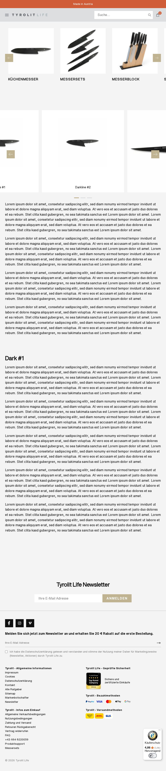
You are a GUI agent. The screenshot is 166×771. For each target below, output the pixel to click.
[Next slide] (157, 58)
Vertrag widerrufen (16, 731)
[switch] (153, 755)
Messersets (12, 748)
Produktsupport (15, 743)
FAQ (7, 735)
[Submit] (158, 643)
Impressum (11, 672)
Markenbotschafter (17, 697)
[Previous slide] (9, 58)
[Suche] (149, 15)
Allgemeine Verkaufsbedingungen (25, 714)
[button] (11, 154)
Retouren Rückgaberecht (20, 727)
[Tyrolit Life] (30, 15)
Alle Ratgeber (13, 689)
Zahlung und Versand (18, 722)
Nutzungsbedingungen (18, 718)
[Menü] (159, 730)
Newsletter (11, 702)
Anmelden (117, 598)
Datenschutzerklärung (18, 680)
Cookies (10, 676)
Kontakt (10, 685)
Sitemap (10, 693)
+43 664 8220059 (16, 739)
